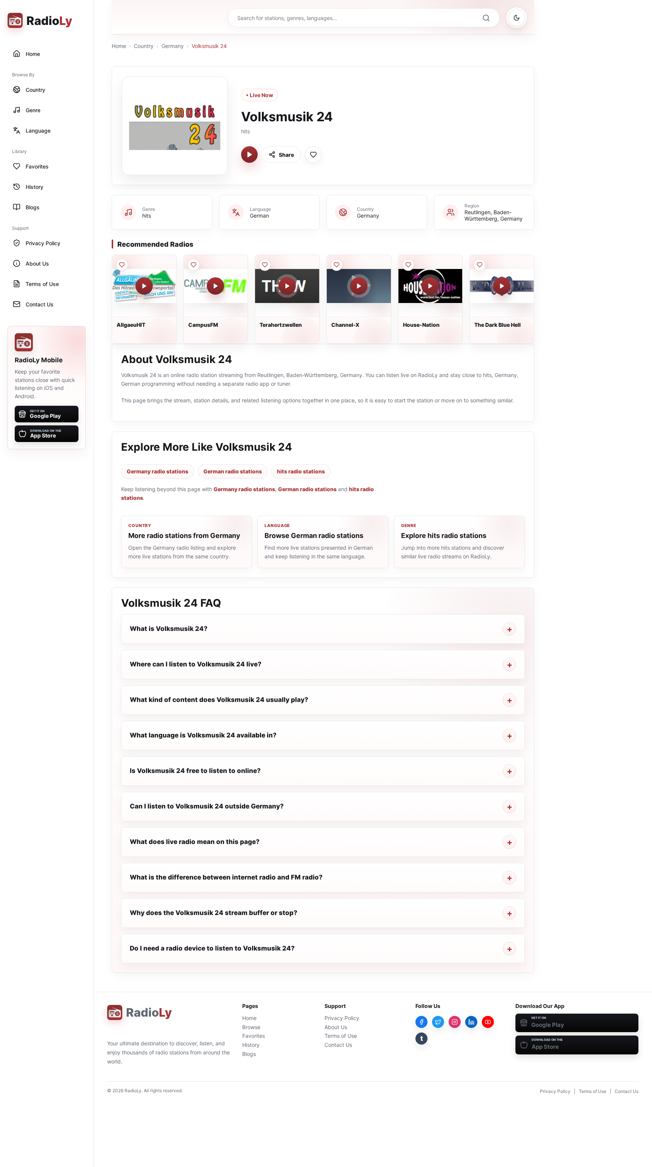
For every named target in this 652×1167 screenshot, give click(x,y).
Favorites (253, 1036)
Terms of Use (340, 1036)
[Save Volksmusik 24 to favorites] (313, 154)
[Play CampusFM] (215, 286)
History (251, 1045)
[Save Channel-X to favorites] (337, 265)
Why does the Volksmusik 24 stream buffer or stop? (213, 913)
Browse (251, 1027)
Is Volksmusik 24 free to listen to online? (195, 770)
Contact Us (338, 1045)
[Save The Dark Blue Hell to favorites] (480, 265)
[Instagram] (455, 1022)
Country (144, 46)
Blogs (249, 1054)
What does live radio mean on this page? (195, 841)
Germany (172, 46)
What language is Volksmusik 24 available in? (203, 735)
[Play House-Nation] (430, 286)
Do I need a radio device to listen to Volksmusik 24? (212, 948)
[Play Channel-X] (359, 286)
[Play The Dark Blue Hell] (502, 286)
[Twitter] (438, 1022)
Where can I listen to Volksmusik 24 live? (195, 664)
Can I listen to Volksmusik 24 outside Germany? (207, 806)
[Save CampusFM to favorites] (194, 265)
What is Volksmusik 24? (169, 628)
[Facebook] (421, 1022)
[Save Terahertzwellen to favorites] (265, 265)
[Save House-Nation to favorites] (408, 265)
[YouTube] (488, 1022)
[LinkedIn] (471, 1022)
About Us (335, 1027)
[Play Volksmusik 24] (249, 154)
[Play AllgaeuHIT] (144, 286)
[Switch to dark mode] (516, 17)
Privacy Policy (341, 1018)
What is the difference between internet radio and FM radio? (226, 877)
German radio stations (232, 471)
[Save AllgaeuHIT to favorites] (122, 265)
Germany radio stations (157, 471)
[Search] (486, 17)
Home (119, 46)
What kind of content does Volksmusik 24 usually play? (219, 699)
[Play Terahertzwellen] (287, 286)
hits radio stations (301, 471)
